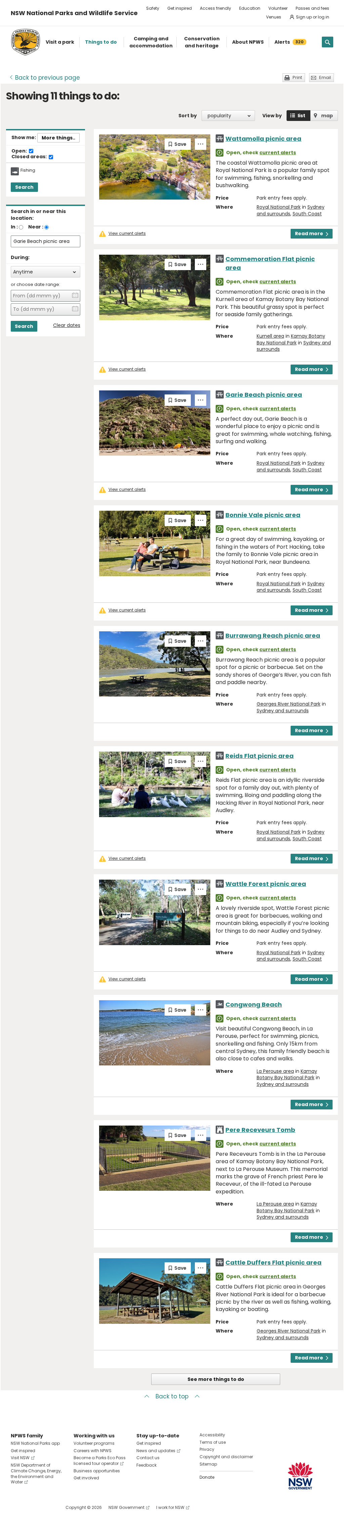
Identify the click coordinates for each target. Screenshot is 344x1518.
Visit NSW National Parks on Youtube (46, 1507)
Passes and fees (312, 8)
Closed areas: (29, 157)
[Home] (25, 42)
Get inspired (179, 8)
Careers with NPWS (93, 1450)
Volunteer (278, 8)
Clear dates (66, 325)
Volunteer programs (94, 1443)
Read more (309, 233)
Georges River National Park (288, 704)
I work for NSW (170, 1507)
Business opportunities (97, 1471)
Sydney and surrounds (283, 710)
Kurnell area (270, 336)
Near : (35, 226)
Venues (273, 17)
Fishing (27, 170)
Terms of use (213, 1442)
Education (249, 8)
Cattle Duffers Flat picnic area (273, 1262)
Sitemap (208, 1464)
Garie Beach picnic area (263, 394)
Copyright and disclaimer (226, 1457)
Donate (207, 1477)
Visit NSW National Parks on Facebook (17, 1507)
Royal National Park (279, 207)
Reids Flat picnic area (259, 756)
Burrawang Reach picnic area (272, 635)
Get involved (86, 1478)
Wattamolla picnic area (263, 138)
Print (297, 77)
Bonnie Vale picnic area (262, 515)
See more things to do (215, 1379)
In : (14, 226)
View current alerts (127, 233)
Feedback (146, 1465)
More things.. (58, 137)
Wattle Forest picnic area (265, 884)
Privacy (207, 1449)
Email (325, 77)
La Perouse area (275, 1071)
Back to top (172, 1396)
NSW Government (126, 1507)
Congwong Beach (253, 1004)
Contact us (148, 1458)
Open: (19, 151)
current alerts (277, 152)
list (301, 115)
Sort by (187, 115)
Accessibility (212, 1435)
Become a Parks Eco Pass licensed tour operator (100, 1460)
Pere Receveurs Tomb (260, 1130)
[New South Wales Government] (300, 1475)
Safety (152, 8)
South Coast (307, 213)
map (327, 115)
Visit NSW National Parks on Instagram (31, 1507)
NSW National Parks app (35, 1443)
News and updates (155, 1450)
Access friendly (215, 8)
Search (24, 187)
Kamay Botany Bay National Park (291, 339)
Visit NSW (20, 1458)
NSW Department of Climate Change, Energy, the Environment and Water (36, 1473)
